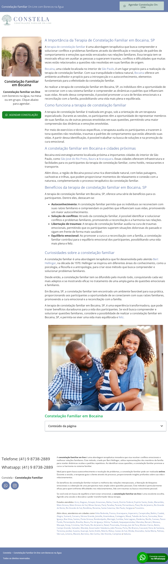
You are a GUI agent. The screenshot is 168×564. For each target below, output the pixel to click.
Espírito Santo (140, 502)
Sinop (67, 525)
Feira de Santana (156, 528)
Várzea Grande (87, 516)
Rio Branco (133, 528)
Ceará (115, 502)
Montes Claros (146, 525)
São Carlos (95, 533)
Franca (112, 513)
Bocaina (50, 69)
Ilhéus (111, 530)
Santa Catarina (108, 508)
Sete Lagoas (129, 519)
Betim (156, 525)
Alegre (60, 516)
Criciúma (75, 525)
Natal (106, 525)
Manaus (156, 522)
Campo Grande (64, 528)
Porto (125, 528)
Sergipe (129, 508)
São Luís (60, 533)
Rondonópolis (100, 519)
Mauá (128, 516)
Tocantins (139, 508)
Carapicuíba (144, 513)
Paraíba (110, 505)
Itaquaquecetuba (127, 522)
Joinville (98, 516)
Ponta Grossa (87, 519)
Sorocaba (152, 516)
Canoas (155, 519)
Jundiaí (69, 530)
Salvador (76, 528)
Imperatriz (133, 513)
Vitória (107, 522)
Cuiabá (161, 513)
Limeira (68, 533)
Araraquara (106, 159)
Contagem (120, 516)
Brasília (79, 522)
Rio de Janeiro (146, 505)
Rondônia (87, 508)
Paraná (118, 505)
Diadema (140, 519)
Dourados (139, 530)
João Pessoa (116, 528)
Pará (104, 505)
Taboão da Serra (139, 516)
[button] (162, 426)
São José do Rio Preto (74, 159)
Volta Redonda (101, 513)
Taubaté (114, 522)
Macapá (60, 525)
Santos (76, 519)
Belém (154, 513)
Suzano (76, 530)
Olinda (131, 530)
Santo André (94, 530)
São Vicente (106, 533)
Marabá (84, 528)
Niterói (104, 530)
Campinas (117, 533)
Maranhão (159, 502)
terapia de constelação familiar (66, 47)
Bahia (109, 502)
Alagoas (83, 502)
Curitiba (119, 519)
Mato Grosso (63, 505)
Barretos (85, 533)
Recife (148, 519)
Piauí (137, 505)
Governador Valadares (99, 528)
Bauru (92, 159)
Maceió (76, 533)
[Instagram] (15, 485)
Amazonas (100, 502)
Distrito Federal (126, 502)
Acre (76, 502)
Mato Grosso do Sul (78, 505)
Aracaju (123, 525)
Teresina (61, 530)
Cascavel (143, 528)
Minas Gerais (94, 505)
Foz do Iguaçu (96, 522)
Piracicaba (114, 525)
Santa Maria (150, 530)
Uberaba (140, 522)
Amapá (91, 502)
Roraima (96, 508)
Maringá (111, 519)
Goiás (150, 502)
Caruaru (76, 516)
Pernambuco (128, 505)
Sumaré (67, 516)
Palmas (160, 530)
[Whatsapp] (6, 485)
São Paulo (108, 69)
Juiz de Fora (133, 525)
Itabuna (127, 533)
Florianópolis (69, 522)
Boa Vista (68, 519)
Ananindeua (108, 516)
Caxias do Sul (121, 530)
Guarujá (84, 530)
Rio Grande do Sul (74, 508)
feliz (121, 317)
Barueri (148, 522)
